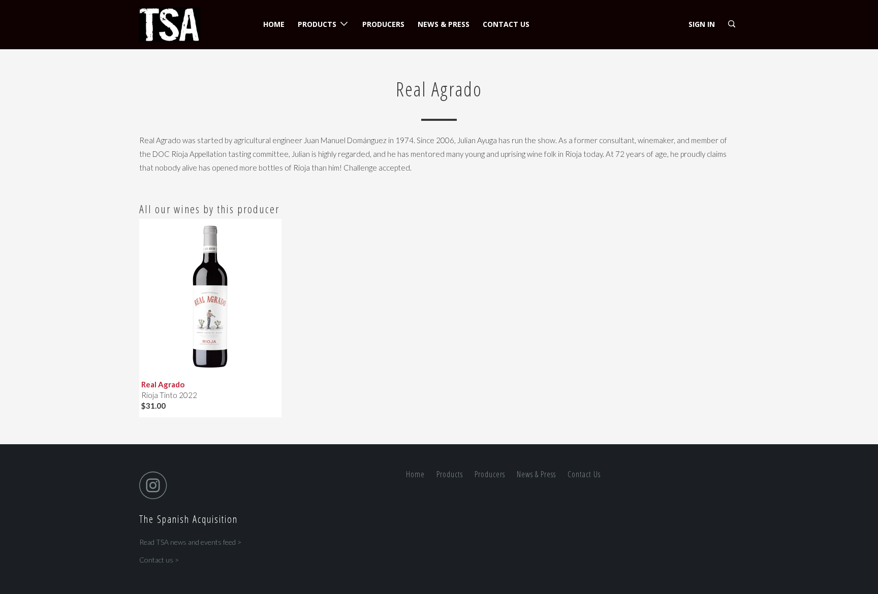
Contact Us (506, 24)
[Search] (732, 24)
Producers (383, 24)
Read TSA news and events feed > (190, 542)
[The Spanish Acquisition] (191, 25)
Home (274, 24)
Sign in (701, 24)
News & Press (443, 24)
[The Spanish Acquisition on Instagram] (156, 485)
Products (319, 24)
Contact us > (159, 559)
